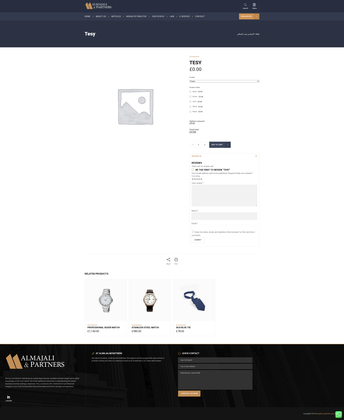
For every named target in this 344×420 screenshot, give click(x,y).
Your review (197, 183)
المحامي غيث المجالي (245, 34)
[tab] (224, 156)
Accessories (194, 57)
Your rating (196, 176)
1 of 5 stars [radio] (193, 179)
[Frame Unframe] (224, 81)
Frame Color (194, 87)
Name (195, 211)
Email (195, 223)
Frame (192, 77)
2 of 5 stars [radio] (194, 179)
